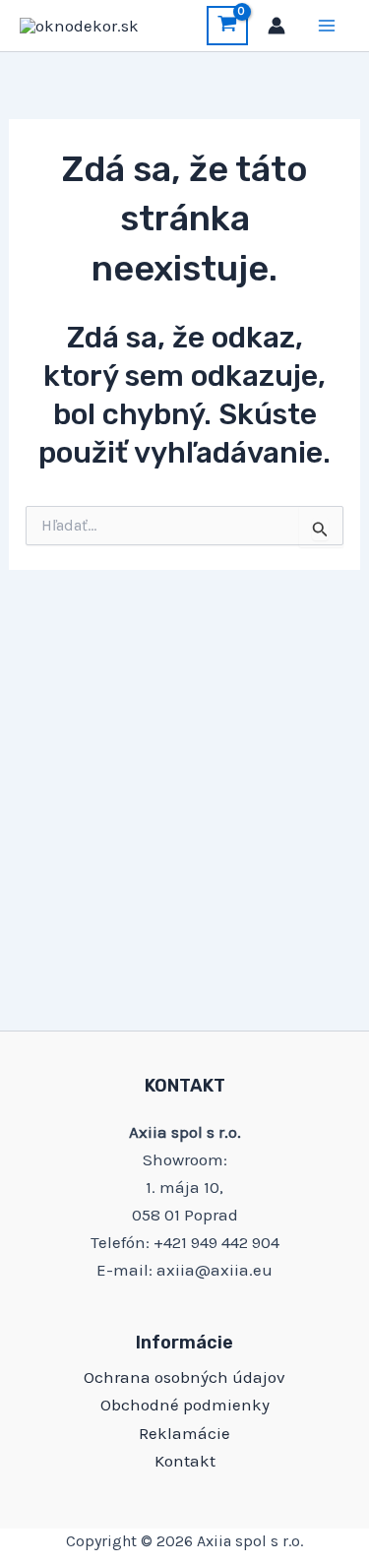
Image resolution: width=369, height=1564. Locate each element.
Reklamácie (184, 1433)
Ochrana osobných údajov (184, 1377)
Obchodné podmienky (185, 1404)
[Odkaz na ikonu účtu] (276, 25)
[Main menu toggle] (327, 25)
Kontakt (184, 1460)
